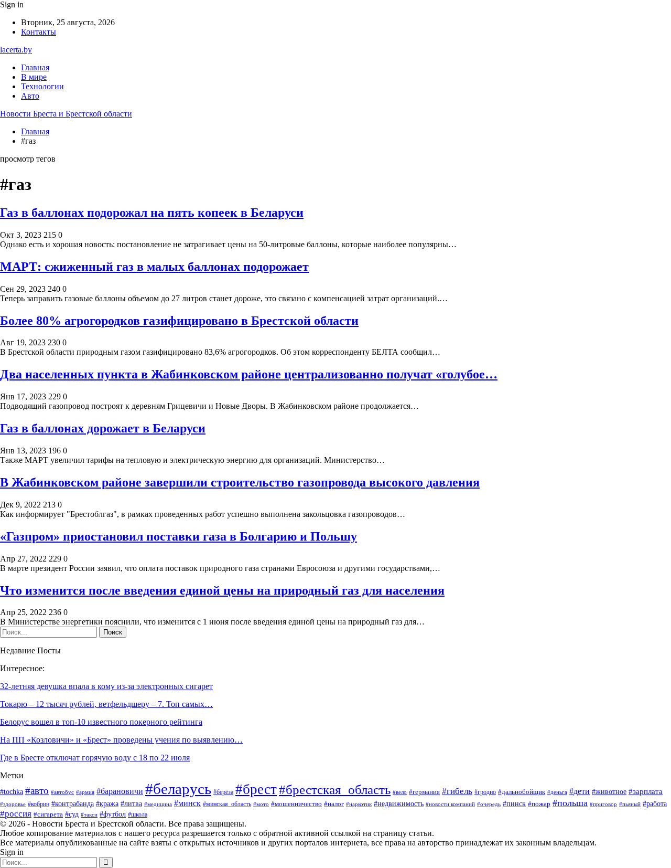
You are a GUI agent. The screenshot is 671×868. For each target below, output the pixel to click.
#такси (89, 814)
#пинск (514, 804)
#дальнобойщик (521, 792)
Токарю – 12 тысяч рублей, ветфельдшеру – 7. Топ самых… (106, 704)
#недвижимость (399, 804)
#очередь (489, 804)
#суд (72, 814)
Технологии (42, 86)
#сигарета (48, 814)
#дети (579, 791)
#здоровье (13, 804)
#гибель (457, 791)
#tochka (11, 792)
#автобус (62, 792)
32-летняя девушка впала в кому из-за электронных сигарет (106, 686)
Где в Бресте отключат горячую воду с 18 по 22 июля (95, 757)
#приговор (603, 804)
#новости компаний (450, 804)
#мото (261, 804)
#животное (609, 791)
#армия (85, 792)
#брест (256, 789)
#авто (37, 790)
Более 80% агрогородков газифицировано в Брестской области (179, 320)
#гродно (485, 792)
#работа (655, 804)
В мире (34, 76)
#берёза (223, 792)
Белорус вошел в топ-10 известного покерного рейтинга (101, 721)
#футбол (113, 814)
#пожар (539, 804)
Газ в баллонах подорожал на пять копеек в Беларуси (152, 212)
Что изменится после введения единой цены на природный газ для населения (222, 590)
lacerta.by (16, 49)
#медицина (158, 804)
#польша (570, 803)
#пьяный (630, 804)
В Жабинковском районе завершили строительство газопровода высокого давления (240, 482)
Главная (35, 67)
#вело (400, 792)
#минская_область (227, 804)
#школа (137, 814)
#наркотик (359, 804)
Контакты (38, 31)
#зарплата (646, 791)
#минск (187, 803)
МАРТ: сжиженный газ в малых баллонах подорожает (154, 266)
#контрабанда (72, 803)
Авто (30, 95)
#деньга (557, 792)
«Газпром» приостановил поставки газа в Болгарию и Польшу (178, 536)
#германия (424, 792)
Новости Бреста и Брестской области (66, 113)
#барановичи (119, 791)
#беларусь (178, 788)
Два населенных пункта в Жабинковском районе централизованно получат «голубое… (248, 374)
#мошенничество (296, 804)
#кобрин (38, 804)
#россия (15, 814)
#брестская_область (335, 789)
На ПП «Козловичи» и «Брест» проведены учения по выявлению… (121, 739)
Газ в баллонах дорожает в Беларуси (102, 428)
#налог (334, 804)
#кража (107, 804)
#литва (131, 804)
